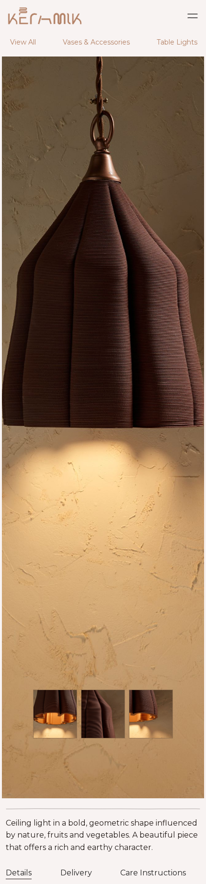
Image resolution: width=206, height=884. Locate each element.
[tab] (19, 872)
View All (23, 42)
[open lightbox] (103, 458)
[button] (192, 16)
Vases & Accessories (96, 42)
